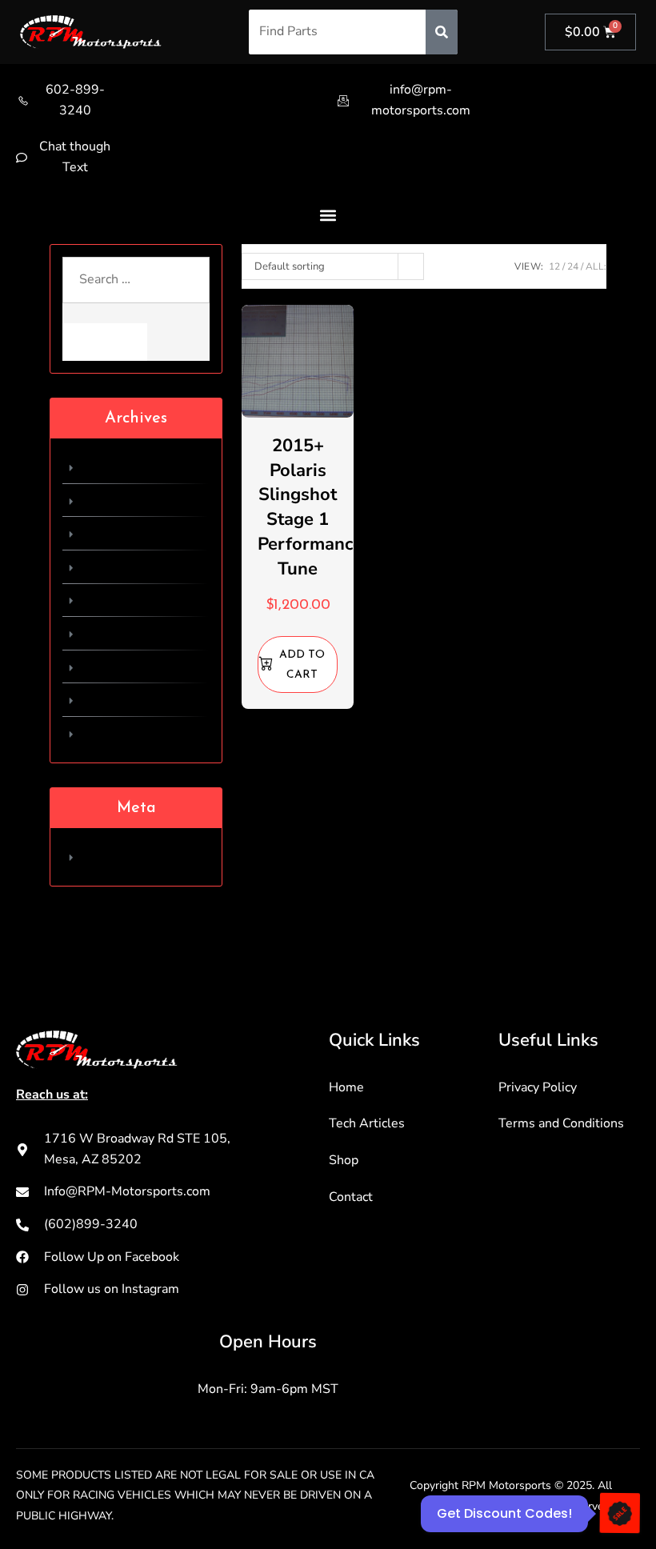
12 (554, 266)
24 (572, 266)
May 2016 (112, 699)
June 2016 (112, 666)
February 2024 (125, 466)
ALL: (596, 266)
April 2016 (114, 733)
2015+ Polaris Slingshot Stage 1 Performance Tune (310, 507)
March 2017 (117, 533)
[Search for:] (136, 290)
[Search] (442, 32)
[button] (328, 215)
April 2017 (114, 500)
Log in (100, 856)
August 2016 (121, 633)
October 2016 (123, 566)
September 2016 (132, 600)
